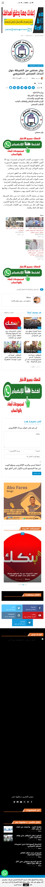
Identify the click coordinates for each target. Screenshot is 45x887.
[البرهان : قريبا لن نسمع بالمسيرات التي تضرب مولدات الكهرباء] (12, 347)
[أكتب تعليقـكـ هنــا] (35, 83)
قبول (25, 885)
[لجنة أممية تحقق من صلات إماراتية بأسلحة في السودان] (32, 323)
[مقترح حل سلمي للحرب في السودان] (15, 222)
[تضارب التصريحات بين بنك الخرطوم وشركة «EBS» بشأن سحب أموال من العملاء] (12, 323)
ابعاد (39, 328)
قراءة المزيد (17, 885)
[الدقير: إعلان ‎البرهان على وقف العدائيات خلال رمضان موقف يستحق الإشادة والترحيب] (8, 838)
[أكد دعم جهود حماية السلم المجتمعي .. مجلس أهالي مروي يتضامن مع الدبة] (34, 244)
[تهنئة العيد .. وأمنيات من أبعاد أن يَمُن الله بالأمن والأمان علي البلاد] (8, 829)
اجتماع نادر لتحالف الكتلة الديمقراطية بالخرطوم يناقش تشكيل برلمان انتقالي (34, 230)
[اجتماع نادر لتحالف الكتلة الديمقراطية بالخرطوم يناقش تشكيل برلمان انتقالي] (34, 222)
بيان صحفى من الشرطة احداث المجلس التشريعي (35, 65)
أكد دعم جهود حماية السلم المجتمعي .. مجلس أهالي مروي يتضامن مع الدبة (35, 253)
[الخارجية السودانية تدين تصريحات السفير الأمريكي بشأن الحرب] (8, 846)
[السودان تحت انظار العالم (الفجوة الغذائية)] (8, 855)
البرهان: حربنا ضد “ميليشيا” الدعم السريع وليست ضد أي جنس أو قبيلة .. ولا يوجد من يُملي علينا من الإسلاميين (22, 573)
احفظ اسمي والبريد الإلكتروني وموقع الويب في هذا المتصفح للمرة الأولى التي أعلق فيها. (22, 466)
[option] (22, 557)
